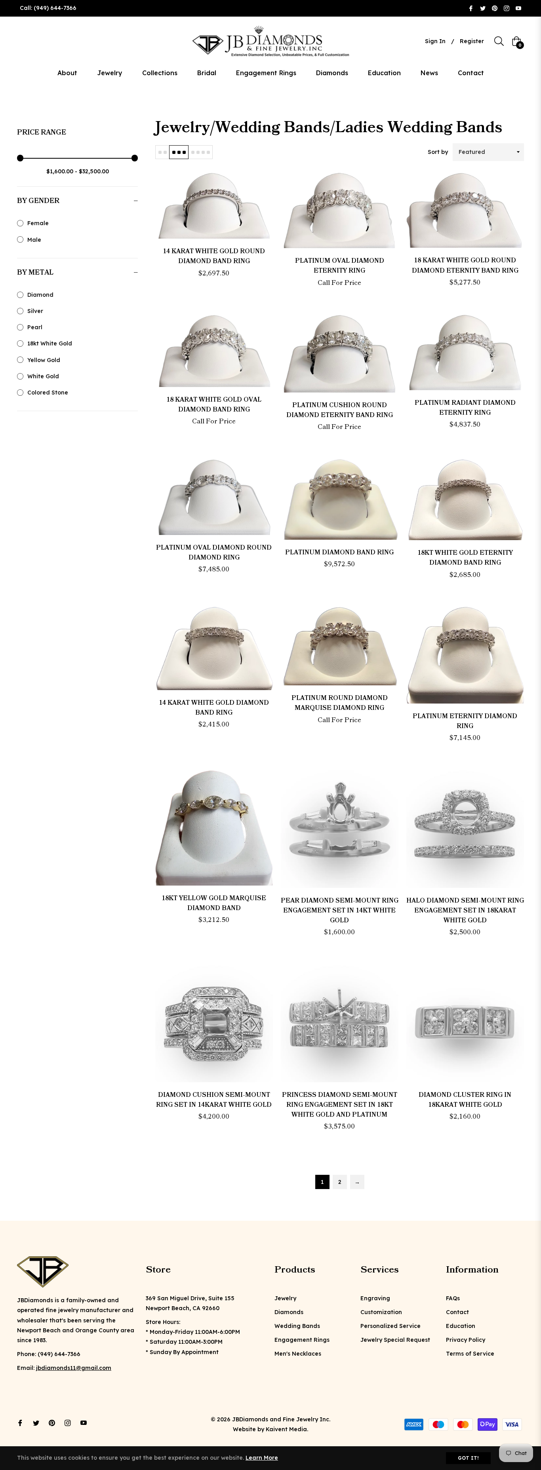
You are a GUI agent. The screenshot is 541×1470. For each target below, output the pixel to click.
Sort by (438, 152)
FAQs (453, 1298)
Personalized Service (390, 1326)
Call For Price (339, 283)
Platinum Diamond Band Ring (339, 552)
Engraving (375, 1298)
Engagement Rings (302, 1339)
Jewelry (285, 1298)
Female (38, 223)
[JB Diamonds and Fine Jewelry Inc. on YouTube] (518, 7)
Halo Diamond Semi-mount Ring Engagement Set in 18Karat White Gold (465, 910)
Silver (35, 311)
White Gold (43, 376)
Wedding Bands (297, 1326)
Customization (381, 1312)
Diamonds (288, 1312)
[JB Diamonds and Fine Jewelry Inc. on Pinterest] (494, 7)
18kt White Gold (49, 343)
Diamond (40, 294)
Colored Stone (47, 392)
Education (460, 1326)
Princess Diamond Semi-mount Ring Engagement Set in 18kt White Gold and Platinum (339, 1105)
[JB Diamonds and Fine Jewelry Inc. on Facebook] (471, 7)
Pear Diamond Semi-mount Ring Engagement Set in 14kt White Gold (339, 910)
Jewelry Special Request (395, 1339)
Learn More (262, 1457)
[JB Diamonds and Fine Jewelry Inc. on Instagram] (506, 7)
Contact (457, 1312)
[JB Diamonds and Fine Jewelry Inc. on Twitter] (483, 7)
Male (34, 239)
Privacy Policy (465, 1339)
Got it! (468, 1458)
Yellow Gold (43, 360)
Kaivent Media (286, 1429)
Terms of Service (470, 1353)
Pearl (34, 327)
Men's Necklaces (297, 1353)
